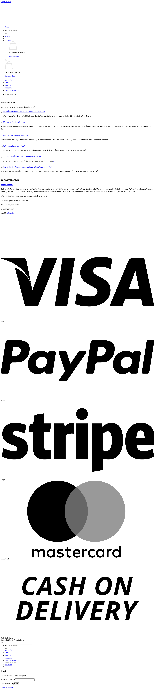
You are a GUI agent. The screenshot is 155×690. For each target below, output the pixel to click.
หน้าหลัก (8, 80)
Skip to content (6, 2)
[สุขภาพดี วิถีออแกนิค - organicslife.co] (58, 23)
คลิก (55, 161)
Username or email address (13, 675)
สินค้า (7, 83)
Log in (16, 683)
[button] (7, 27)
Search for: (8, 30)
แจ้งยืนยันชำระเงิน (12, 90)
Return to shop (14, 56)
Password (8, 679)
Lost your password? (8, 687)
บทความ (8, 85)
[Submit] (6, 33)
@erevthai (10, 213)
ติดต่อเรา (8, 88)
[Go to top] (2, 642)
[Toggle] (2, 112)
